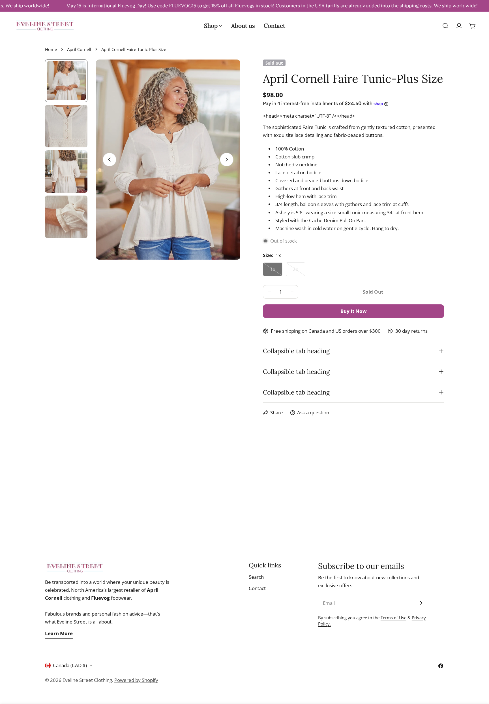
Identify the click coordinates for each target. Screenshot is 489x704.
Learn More (59, 633)
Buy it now (353, 311)
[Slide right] (226, 159)
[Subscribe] (421, 603)
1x (276, 271)
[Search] (445, 25)
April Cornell (79, 49)
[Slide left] (109, 159)
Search (256, 577)
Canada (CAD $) (70, 665)
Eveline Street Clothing (87, 680)
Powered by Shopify (136, 680)
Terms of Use (393, 617)
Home (51, 49)
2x (299, 271)
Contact (257, 588)
